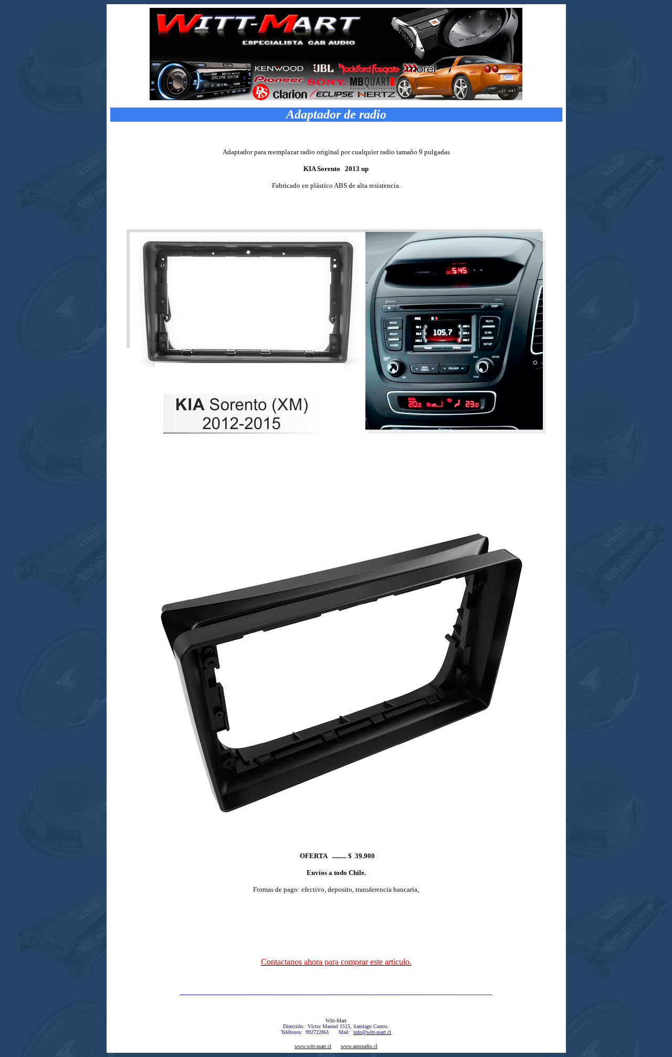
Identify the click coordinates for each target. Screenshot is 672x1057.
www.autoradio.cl (359, 1046)
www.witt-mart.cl (313, 1046)
